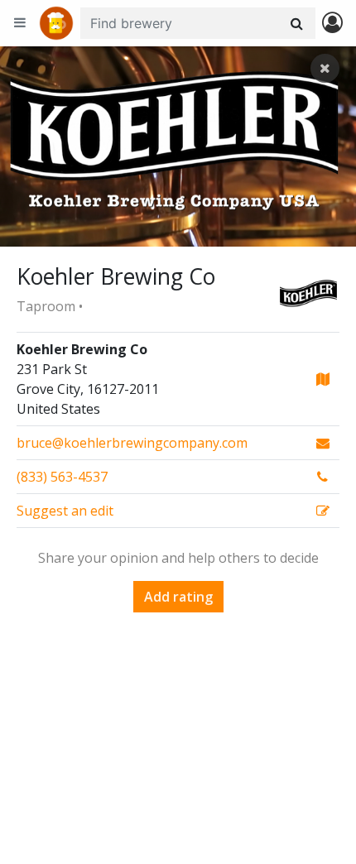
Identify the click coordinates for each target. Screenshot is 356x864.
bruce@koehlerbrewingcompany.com (132, 443)
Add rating (178, 597)
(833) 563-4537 (62, 477)
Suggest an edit (65, 511)
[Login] (332, 23)
